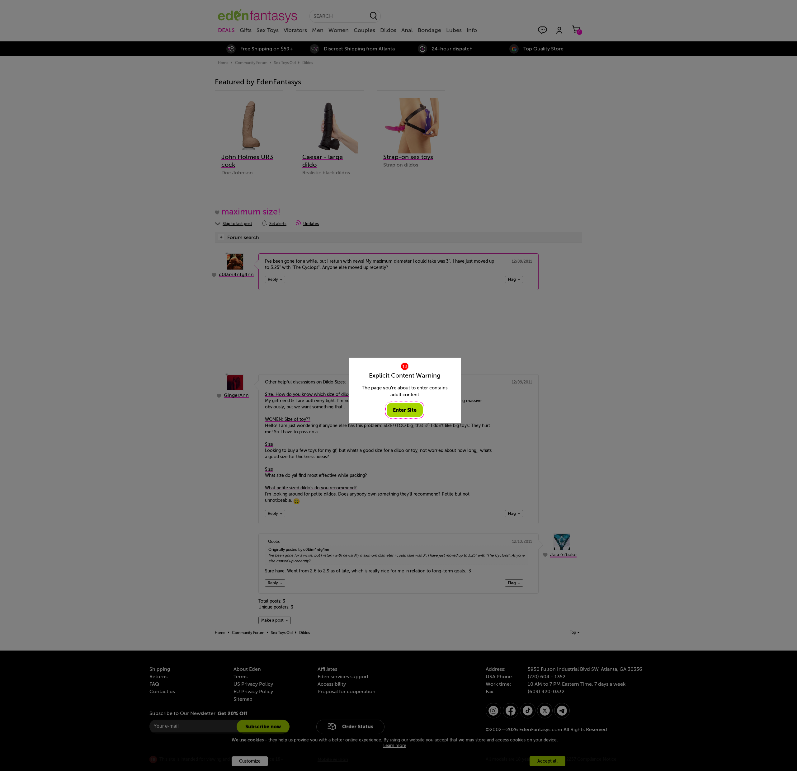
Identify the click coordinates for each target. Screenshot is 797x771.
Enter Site (405, 410)
